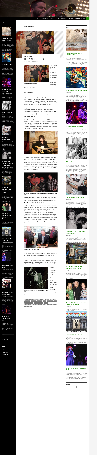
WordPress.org (5, 354)
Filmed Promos (64, 18)
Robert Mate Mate (38, 302)
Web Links (71, 18)
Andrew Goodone (36, 299)
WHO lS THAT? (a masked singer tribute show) (7, 265)
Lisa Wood (50, 301)
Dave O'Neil (39, 301)
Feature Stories (45, 18)
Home (38, 18)
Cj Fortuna (27, 301)
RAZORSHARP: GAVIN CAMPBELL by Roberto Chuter (7, 163)
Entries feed (4, 350)
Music (55, 301)
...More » (9, 51)
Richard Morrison (29, 302)
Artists (47, 299)
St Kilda (46, 302)
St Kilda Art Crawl (29, 304)
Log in (3, 349)
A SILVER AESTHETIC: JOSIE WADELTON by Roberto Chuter (7, 292)
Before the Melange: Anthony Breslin (76, 90)
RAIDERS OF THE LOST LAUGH (75, 335)
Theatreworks (28, 306)
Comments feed (5, 352)
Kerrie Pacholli (35, 61)
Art (43, 299)
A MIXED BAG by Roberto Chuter (75, 197)
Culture (33, 301)
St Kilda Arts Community (80, 18)
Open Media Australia (54, 18)
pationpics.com (6, 18)
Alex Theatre (28, 299)
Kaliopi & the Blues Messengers (74, 126)
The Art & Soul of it (36, 59)
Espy (45, 301)
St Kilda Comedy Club (52, 304)
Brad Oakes (53, 299)
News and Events (28, 56)
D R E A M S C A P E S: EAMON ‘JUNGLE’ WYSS (7, 40)
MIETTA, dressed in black (73, 162)
